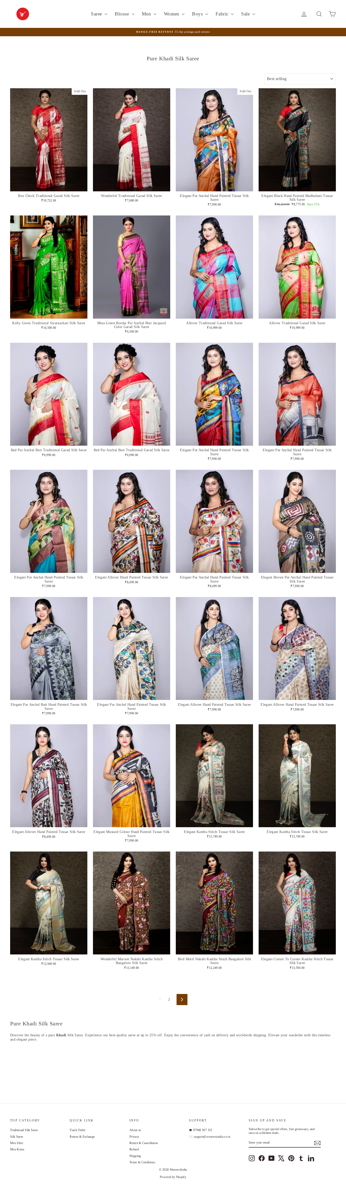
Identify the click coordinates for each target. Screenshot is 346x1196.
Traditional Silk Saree (24, 1130)
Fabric (223, 13)
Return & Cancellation (143, 1143)
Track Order (77, 1130)
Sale (246, 13)
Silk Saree (16, 1136)
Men (147, 13)
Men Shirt (16, 1143)
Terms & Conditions (142, 1162)
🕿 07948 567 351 (200, 1130)
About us (135, 1130)
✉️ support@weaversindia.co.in (209, 1136)
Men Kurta (17, 1149)
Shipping (135, 1156)
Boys (198, 13)
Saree (97, 13)
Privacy (134, 1136)
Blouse (122, 13)
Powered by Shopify (173, 1177)
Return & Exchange (82, 1136)
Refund (134, 1149)
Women (172, 13)
